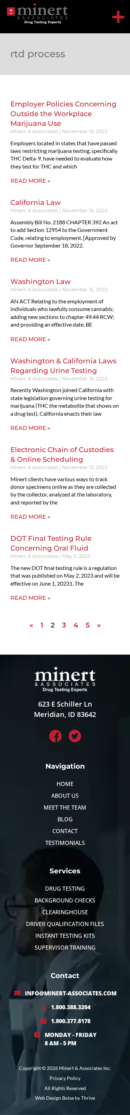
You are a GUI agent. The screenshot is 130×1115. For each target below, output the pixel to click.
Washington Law (40, 281)
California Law (35, 202)
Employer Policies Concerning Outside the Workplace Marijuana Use (63, 114)
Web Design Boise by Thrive (65, 1098)
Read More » (30, 181)
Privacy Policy (65, 1078)
